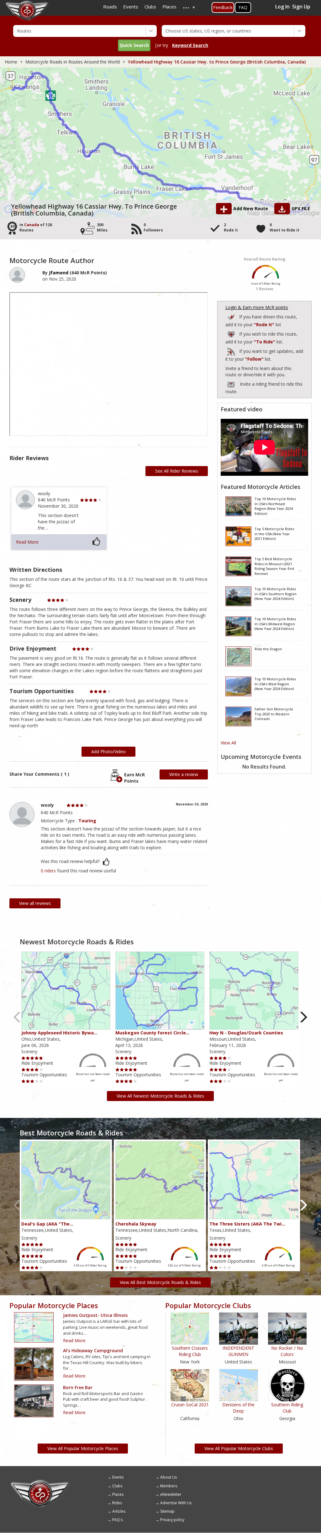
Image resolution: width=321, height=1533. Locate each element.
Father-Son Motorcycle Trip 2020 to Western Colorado (274, 714)
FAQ (243, 7)
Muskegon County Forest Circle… (152, 1033)
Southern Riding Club (287, 1408)
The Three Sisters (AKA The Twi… (247, 1224)
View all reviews (35, 903)
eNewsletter (171, 1494)
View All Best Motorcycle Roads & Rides (160, 1282)
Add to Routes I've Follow (231, 350)
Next (304, 1017)
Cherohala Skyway (135, 1224)
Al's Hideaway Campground (93, 1350)
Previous (17, 1017)
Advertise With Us (176, 1502)
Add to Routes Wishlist (231, 333)
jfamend (58, 273)
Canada (31, 224)
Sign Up (301, 6)
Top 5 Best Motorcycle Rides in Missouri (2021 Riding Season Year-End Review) (274, 565)
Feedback (223, 7)
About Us (168, 1477)
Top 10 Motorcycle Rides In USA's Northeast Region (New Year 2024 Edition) (275, 505)
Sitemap (167, 1511)
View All (228, 743)
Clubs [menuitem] (150, 6)
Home (11, 62)
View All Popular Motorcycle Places (82, 1448)
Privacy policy (172, 1519)
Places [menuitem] (169, 6)
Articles (118, 1511)
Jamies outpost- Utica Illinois (95, 1315)
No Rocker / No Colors (287, 1351)
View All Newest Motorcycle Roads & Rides (160, 1096)
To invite (231, 384)
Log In (282, 6)
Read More (27, 542)
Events (118, 1477)
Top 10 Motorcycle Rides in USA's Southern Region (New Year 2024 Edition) (276, 593)
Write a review (183, 774)
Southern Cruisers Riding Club (190, 1351)
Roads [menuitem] (110, 6)
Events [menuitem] (130, 6)
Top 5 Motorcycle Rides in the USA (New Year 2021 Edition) (274, 533)
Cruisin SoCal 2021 (190, 1405)
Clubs (117, 1486)
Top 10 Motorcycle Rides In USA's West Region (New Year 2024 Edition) (275, 684)
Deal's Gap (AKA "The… (47, 1224)
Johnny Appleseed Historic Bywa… (59, 1033)
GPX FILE (301, 208)
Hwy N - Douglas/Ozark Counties (246, 1033)
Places (118, 1494)
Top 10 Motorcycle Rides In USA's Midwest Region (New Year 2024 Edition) (275, 624)
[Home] (40, 1482)
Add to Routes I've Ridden (231, 316)
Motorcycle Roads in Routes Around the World (72, 62)
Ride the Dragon (268, 649)
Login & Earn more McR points (256, 307)
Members (168, 1486)
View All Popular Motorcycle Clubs (238, 1448)
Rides (117, 1502)
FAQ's (117, 1519)
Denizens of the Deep (238, 1408)
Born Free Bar (77, 1387)
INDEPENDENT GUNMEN (238, 1351)
